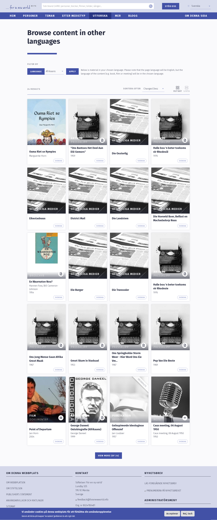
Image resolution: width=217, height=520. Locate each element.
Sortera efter (132, 88)
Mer (118, 15)
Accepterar (172, 513)
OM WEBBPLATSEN (15, 482)
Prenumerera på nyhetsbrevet (164, 490)
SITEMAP (10, 506)
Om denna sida (196, 15)
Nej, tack (187, 513)
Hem (13, 15)
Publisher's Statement (19, 494)
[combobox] (200, 6)
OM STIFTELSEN (14, 488)
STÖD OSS (170, 6)
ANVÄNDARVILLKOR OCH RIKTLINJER (24, 500)
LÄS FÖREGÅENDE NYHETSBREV (161, 483)
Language (36, 71)
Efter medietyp (73, 15)
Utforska (100, 15)
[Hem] (21, 7)
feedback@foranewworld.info (93, 499)
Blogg (133, 15)
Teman (50, 15)
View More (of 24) (108, 455)
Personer (30, 15)
